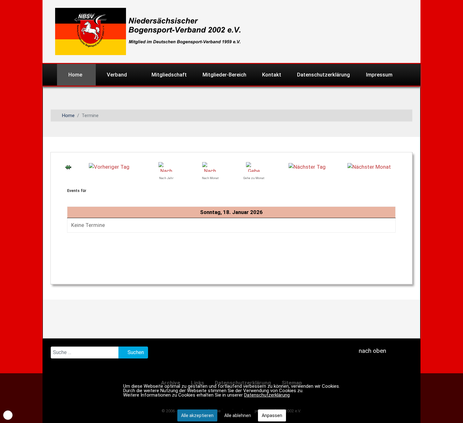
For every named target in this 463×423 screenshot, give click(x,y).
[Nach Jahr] (166, 166)
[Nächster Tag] (307, 166)
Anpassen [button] (272, 415)
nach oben (371, 350)
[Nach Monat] (210, 166)
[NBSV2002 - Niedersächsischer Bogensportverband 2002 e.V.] (145, 31)
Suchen (135, 352)
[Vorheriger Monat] (68, 167)
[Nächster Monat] (369, 166)
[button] (8, 415)
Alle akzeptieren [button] (197, 415)
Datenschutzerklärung (267, 395)
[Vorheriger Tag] (109, 166)
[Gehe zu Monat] (254, 166)
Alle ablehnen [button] (237, 415)
